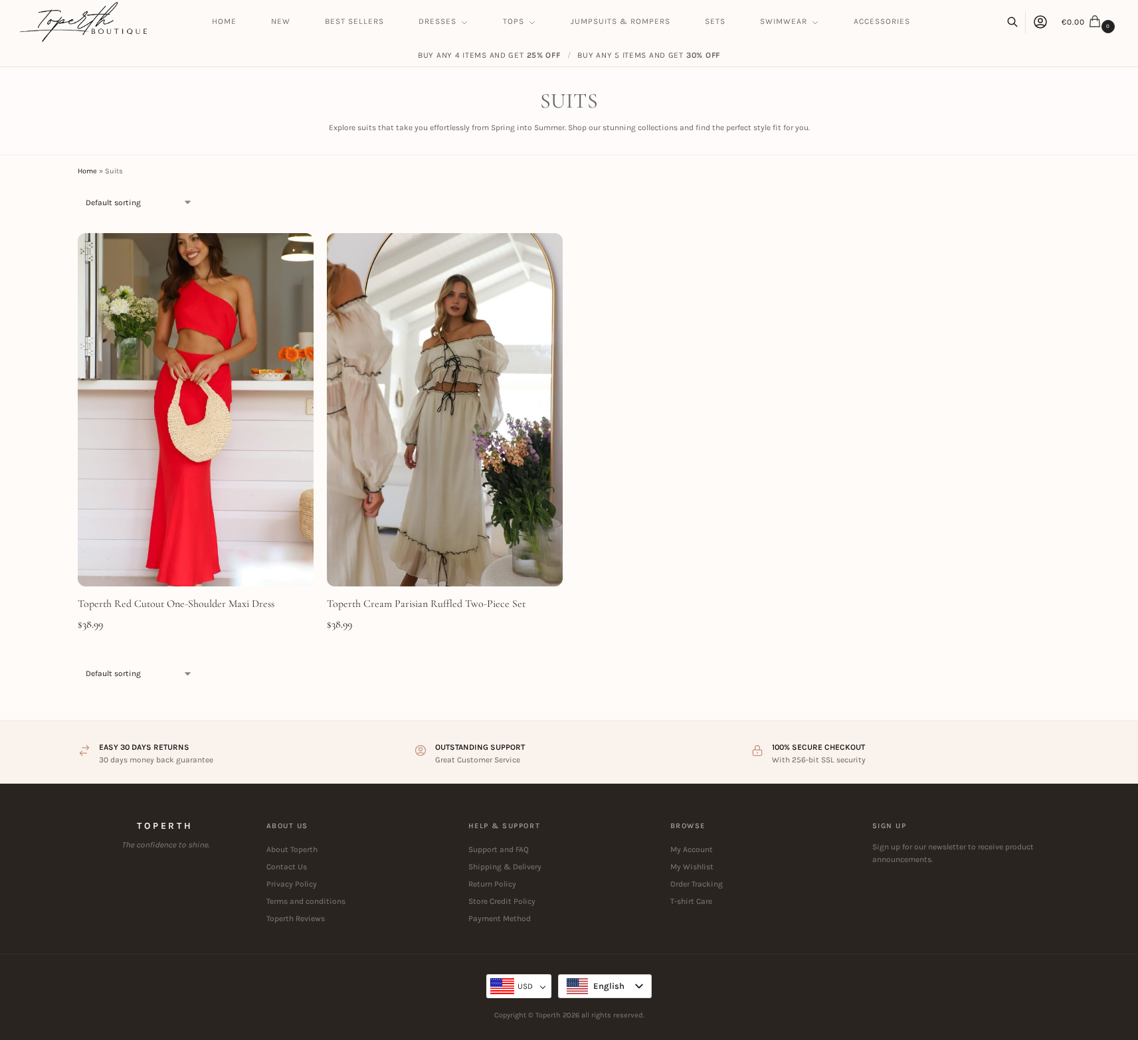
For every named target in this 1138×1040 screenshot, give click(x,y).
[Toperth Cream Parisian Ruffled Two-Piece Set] (445, 410)
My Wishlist (691, 866)
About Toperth (292, 849)
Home (87, 171)
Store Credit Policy (501, 901)
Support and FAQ (498, 849)
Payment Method (499, 918)
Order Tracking (696, 884)
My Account (691, 849)
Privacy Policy (291, 884)
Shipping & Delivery (504, 866)
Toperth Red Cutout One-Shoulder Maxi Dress (176, 603)
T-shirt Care (691, 901)
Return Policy (492, 884)
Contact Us (286, 866)
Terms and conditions (305, 901)
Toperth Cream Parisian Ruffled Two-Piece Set (426, 603)
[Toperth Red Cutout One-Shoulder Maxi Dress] (196, 410)
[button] (1090, 22)
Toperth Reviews (295, 918)
